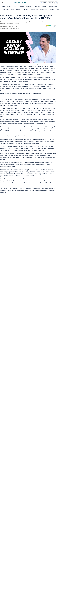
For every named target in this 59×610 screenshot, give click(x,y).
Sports (12, 9)
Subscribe (51, 2)
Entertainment (29, 6)
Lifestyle (44, 6)
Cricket (14, 6)
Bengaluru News (34, 9)
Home (3, 6)
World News (37, 6)
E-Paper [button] (44, 2)
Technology (51, 9)
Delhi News (25, 9)
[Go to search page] (5, 2)
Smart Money (6, 9)
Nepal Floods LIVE (52, 6)
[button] (2, 2)
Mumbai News (43, 9)
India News (21, 6)
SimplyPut (18, 9)
